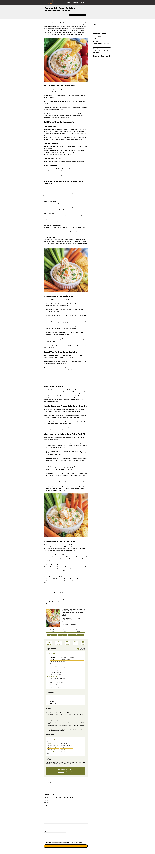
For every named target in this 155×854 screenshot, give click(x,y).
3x (82, 648)
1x (78, 648)
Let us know (61, 771)
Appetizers (50, 782)
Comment (46, 805)
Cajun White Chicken (64, 117)
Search (94, 24)
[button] (83, 653)
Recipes (83, 2)
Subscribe (75, 2)
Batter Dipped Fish (50, 341)
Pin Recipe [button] (73, 624)
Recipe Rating (47, 800)
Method (67, 644)
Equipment (58, 644)
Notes (83, 644)
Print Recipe (82, 15)
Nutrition (75, 644)
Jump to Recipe (74, 15)
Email (45, 831)
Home (68, 2)
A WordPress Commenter (98, 59)
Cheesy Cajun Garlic (52, 117)
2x (80, 648)
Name (45, 826)
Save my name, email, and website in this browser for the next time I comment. (64, 842)
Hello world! (106, 59)
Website (46, 837)
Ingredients (49, 644)
